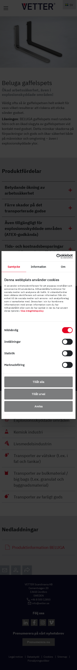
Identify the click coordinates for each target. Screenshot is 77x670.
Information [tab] (38, 266)
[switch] (67, 342)
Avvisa (39, 406)
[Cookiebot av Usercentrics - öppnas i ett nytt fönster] (56, 256)
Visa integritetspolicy (32, 310)
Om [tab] (63, 266)
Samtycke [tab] (14, 266)
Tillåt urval (38, 394)
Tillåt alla (38, 382)
